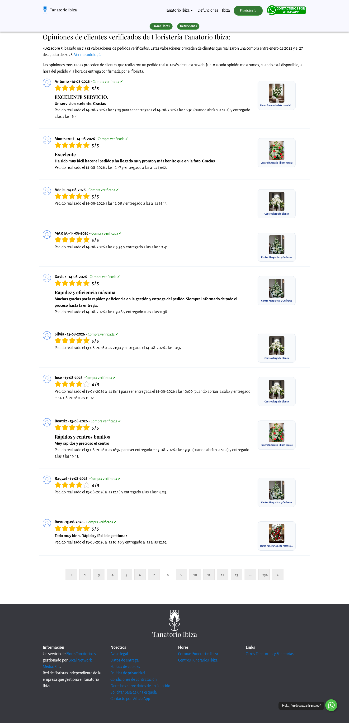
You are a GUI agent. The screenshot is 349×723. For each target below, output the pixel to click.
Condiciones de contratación (133, 679)
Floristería (248, 11)
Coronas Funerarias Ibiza (198, 654)
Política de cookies (125, 667)
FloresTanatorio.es (81, 654)
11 (209, 575)
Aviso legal (119, 654)
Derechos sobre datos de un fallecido (140, 686)
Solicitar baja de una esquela (133, 692)
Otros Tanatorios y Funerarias (270, 654)
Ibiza (226, 10)
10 (195, 575)
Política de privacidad (127, 673)
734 (265, 575)
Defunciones (208, 10)
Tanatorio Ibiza (63, 10)
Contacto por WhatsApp (130, 699)
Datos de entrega (124, 660)
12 (222, 575)
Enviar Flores (161, 26)
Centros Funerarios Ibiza (197, 660)
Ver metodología (87, 55)
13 (236, 575)
